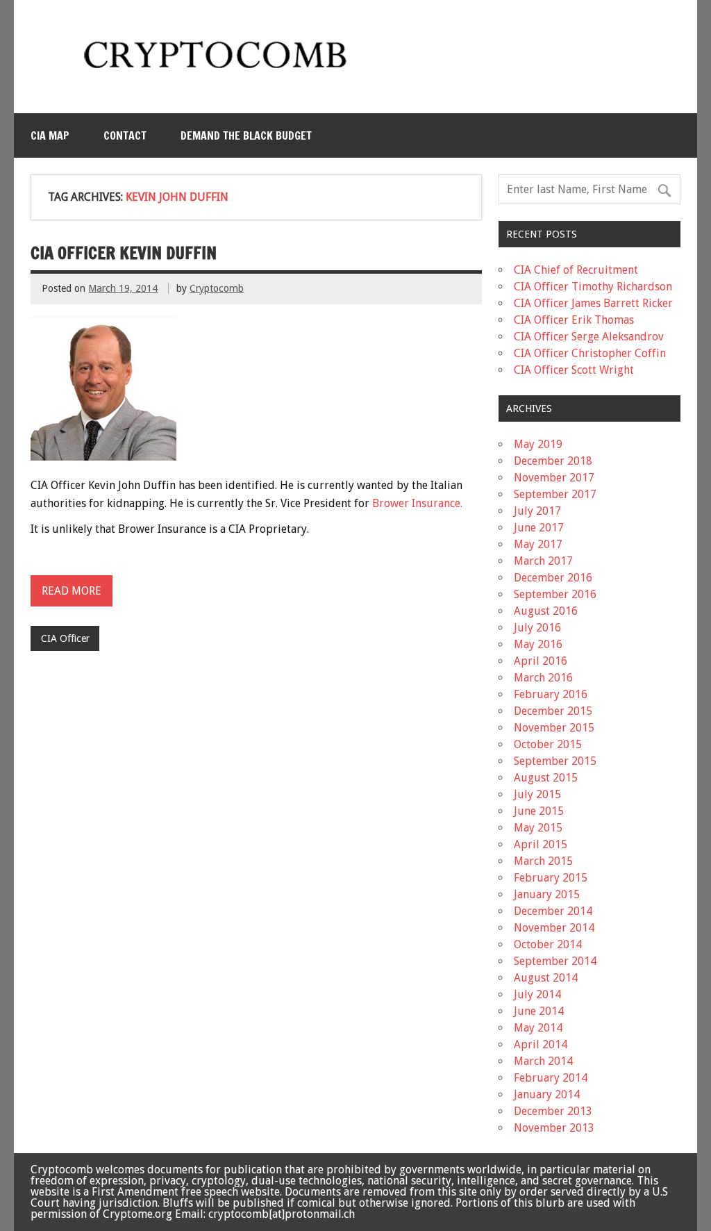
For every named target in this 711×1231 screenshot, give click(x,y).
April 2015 (540, 844)
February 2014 (550, 1077)
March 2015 (543, 861)
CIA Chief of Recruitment (576, 269)
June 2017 (539, 527)
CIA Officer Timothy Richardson (593, 286)
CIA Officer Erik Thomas (574, 320)
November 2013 (554, 1127)
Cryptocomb (217, 288)
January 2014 (547, 1094)
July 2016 (537, 627)
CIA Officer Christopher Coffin (590, 353)
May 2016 (538, 644)
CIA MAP (50, 135)
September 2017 (555, 494)
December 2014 (553, 911)
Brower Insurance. (417, 503)
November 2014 (554, 927)
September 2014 (555, 961)
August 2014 (546, 977)
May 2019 (538, 444)
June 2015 (539, 811)
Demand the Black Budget (246, 135)
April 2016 (540, 661)
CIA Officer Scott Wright (574, 370)
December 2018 (553, 461)
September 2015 (555, 761)
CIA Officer (65, 638)
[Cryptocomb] (220, 74)
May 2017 (538, 544)
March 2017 (543, 561)
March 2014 (543, 1061)
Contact (125, 135)
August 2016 (546, 611)
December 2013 (553, 1111)
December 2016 (553, 577)
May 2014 (538, 1027)
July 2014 (537, 994)
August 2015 (546, 777)
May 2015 (538, 827)
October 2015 (548, 744)
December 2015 (553, 711)
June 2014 (539, 1011)
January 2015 (547, 894)
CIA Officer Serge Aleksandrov (589, 336)
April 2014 (540, 1044)
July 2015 (537, 794)
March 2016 (543, 677)
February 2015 (550, 877)
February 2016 (550, 694)
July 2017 (537, 511)
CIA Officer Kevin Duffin (124, 253)
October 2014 (548, 944)
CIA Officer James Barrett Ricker (593, 303)
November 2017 (554, 477)
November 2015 (554, 727)
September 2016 (555, 594)
